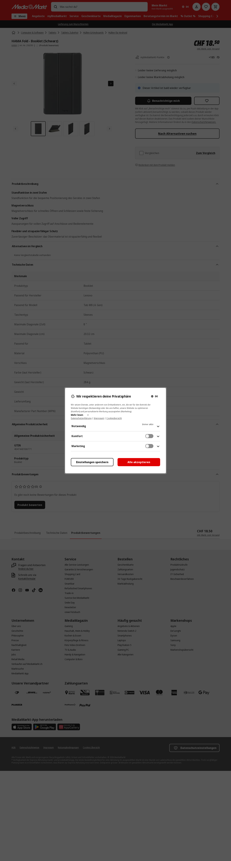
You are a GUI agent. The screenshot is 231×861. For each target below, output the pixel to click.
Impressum (99, 418)
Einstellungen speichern (92, 462)
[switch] (149, 436)
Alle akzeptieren (139, 462)
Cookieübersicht (114, 418)
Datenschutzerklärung (81, 418)
